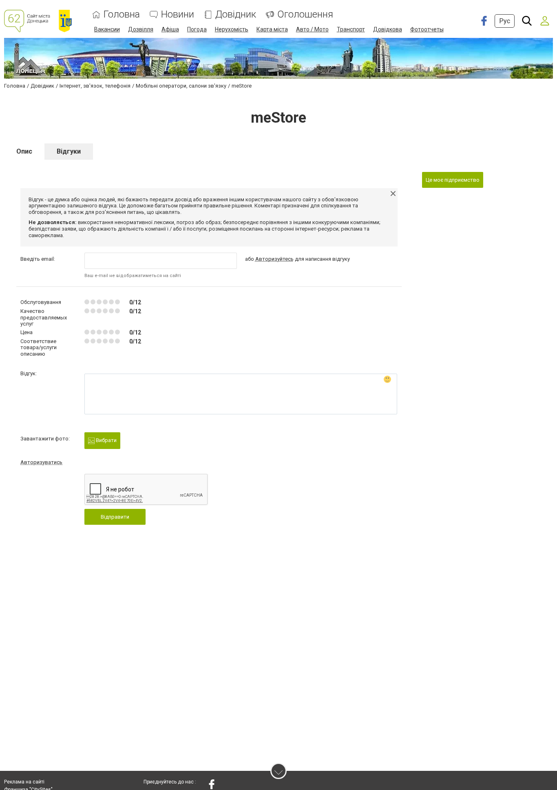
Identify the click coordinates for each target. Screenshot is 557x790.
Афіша (170, 29)
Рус (504, 21)
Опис (24, 151)
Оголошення (305, 14)
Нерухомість (231, 29)
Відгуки (69, 151)
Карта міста (272, 29)
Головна (122, 14)
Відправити (115, 517)
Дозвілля (140, 29)
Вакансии (107, 29)
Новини (177, 14)
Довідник (235, 14)
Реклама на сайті (24, 782)
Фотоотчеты (427, 29)
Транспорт (351, 29)
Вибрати (106, 440)
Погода (197, 29)
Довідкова (387, 29)
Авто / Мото (312, 29)
